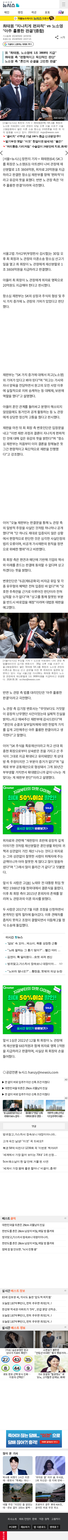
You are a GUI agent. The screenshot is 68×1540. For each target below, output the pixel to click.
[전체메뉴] (63, 4)
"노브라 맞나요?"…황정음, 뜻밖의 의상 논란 (34, 971)
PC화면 (13, 1527)
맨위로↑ (54, 1527)
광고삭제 (4, 1535)
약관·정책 (44, 1519)
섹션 (33, 12)
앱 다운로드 (40, 1527)
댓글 (34, 1126)
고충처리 (55, 1519)
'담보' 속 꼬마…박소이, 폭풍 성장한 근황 (32, 943)
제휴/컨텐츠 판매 (28, 1519)
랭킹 (20, 12)
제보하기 (25, 1527)
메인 (6, 12)
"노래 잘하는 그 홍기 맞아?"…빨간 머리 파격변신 (34, 950)
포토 (47, 12)
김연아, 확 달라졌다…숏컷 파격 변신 (29, 957)
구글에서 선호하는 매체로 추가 (19, 44)
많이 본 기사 (10, 1453)
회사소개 (12, 1519)
